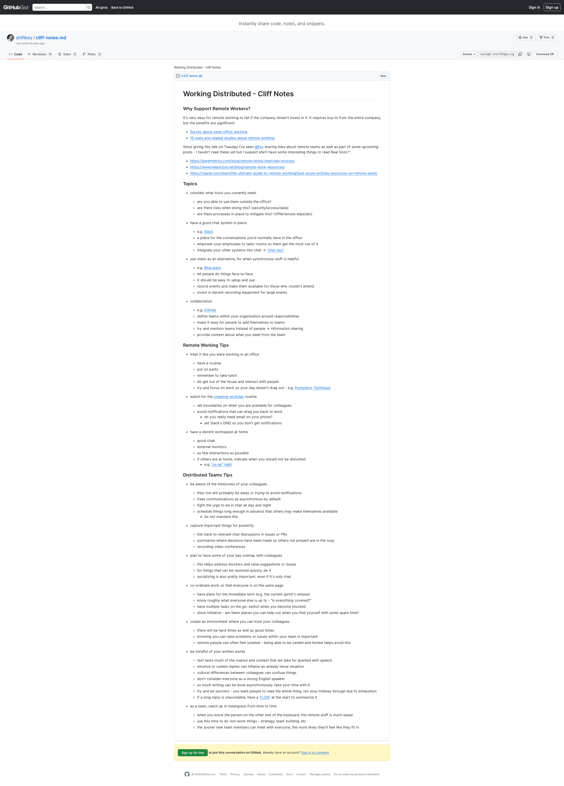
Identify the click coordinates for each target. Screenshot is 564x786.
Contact (301, 774)
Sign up (552, 7)
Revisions (42, 54)
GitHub (210, 310)
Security (248, 774)
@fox (259, 147)
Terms (223, 774)
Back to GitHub (122, 7)
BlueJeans (212, 267)
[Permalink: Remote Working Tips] (180, 345)
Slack (208, 231)
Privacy (235, 774)
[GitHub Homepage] (187, 774)
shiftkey (24, 37)
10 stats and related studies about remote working (232, 138)
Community (276, 774)
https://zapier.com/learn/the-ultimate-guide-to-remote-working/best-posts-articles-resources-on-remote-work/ (283, 173)
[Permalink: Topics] (180, 184)
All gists (102, 7)
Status (261, 774)
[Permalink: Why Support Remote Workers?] (180, 109)
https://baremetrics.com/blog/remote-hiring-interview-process (242, 161)
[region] (282, 410)
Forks (94, 54)
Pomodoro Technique (312, 388)
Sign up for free (193, 752)
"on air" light (221, 464)
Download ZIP (545, 54)
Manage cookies (320, 774)
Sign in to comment (315, 752)
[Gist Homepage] (16, 7)
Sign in (534, 7)
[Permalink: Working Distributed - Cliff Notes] (180, 94)
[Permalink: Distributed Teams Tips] (180, 475)
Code (18, 54)
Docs (289, 774)
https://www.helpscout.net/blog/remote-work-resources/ (237, 167)
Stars (69, 54)
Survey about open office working (218, 132)
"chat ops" (275, 250)
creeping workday (229, 396)
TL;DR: (265, 697)
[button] (520, 54)
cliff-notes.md (51, 37)
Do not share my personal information (357, 774)
